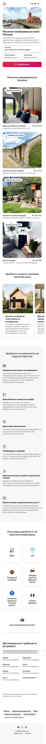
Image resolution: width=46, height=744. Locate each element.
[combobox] (22, 49)
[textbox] (12, 57)
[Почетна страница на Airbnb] (4, 3)
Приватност (18, 733)
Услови (27, 733)
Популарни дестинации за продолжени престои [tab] (21, 651)
